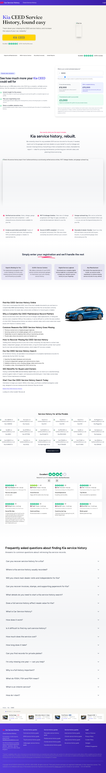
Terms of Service (90, 733)
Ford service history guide (31, 733)
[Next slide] (57, 480)
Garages (87, 743)
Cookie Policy (89, 739)
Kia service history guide (72, 743)
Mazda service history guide (52, 738)
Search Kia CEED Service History (12, 388)
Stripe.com (58, 766)
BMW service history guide (31, 736)
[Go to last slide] (49, 480)
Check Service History (29, 2)
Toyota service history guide (31, 739)
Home (4, 707)
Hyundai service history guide (52, 745)
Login (104, 2)
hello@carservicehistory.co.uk (11, 740)
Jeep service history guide (72, 739)
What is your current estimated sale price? (69, 69)
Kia (6, 17)
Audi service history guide (72, 733)
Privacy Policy (89, 736)
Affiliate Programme (91, 746)
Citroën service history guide (73, 736)
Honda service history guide (52, 741)
